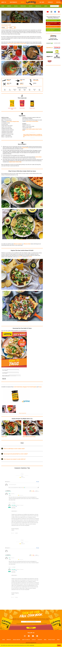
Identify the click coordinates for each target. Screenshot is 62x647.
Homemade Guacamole (22, 239)
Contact (34, 639)
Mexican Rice (22, 208)
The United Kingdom (31, 386)
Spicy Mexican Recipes (52, 26)
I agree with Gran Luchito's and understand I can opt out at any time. (32, 623)
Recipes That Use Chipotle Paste (51, 30)
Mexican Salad (27, 243)
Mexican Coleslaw (18, 243)
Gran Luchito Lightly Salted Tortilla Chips (17, 43)
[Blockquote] (17, 487)
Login (38, 481)
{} (20, 487)
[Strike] (13, 487)
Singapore (25, 386)
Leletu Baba (13, 505)
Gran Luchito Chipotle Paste (13, 121)
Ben (16, 506)
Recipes (6, 25)
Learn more (32, 645)
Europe (40, 386)
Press (45, 639)
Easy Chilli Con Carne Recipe (29, 436)
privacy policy (29, 623)
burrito (20, 256)
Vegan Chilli (4, 436)
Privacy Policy (51, 639)
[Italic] (10, 487)
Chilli (9, 25)
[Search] (60, 6)
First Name (4, 370)
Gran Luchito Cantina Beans (32, 121)
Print (11, 27)
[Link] (19, 487)
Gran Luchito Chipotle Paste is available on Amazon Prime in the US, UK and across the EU (32, 135)
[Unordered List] (15, 487)
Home (2, 25)
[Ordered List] (14, 487)
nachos (30, 256)
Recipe (3, 27)
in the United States (18, 386)
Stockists (40, 639)
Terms (58, 639)
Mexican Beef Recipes (52, 20)
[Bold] (9, 487)
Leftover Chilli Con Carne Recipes (22, 321)
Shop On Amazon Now (22, 413)
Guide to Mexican (26, 639)
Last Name (4, 372)
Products (9, 639)
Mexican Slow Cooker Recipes (52, 23)
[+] (21, 487)
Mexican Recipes (16, 639)
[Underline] (11, 487)
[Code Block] (18, 487)
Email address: (5, 375)
